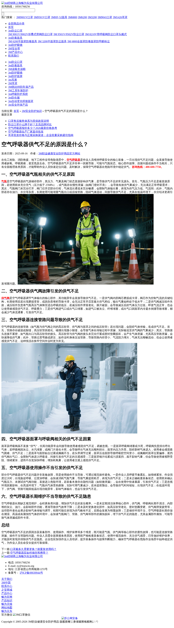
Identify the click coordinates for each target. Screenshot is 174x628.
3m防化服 (14, 97)
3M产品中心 (15, 52)
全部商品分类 (16, 23)
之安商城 (6, 589)
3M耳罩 (12, 83)
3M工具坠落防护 (18, 90)
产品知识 (6, 600)
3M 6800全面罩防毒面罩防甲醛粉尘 (88, 41)
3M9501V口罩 (42, 17)
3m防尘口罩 (15, 30)
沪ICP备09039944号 (31, 572)
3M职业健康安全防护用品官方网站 (59, 153)
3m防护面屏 (15, 76)
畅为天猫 (6, 604)
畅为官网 (6, 596)
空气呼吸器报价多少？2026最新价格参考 (32, 128)
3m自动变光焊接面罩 (20, 101)
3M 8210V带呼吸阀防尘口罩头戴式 (106, 34)
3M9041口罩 (105, 17)
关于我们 (6, 579)
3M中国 (6, 582)
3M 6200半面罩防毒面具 (22, 41)
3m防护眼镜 (15, 44)
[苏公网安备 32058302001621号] (87, 618)
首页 (11, 27)
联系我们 (13, 55)
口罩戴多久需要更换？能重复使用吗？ (33, 549)
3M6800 (72, 17)
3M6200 (82, 17)
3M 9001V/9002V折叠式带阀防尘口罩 (30, 34)
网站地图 (6, 607)
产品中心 (6, 593)
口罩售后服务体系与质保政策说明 (28, 120)
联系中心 (6, 586)
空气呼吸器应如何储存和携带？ (29, 552)
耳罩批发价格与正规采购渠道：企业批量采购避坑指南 (40, 135)
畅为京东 (6, 611)
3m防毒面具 (15, 37)
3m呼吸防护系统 (18, 94)
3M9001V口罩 (24, 17)
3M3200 (92, 17)
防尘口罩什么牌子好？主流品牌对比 (30, 124)
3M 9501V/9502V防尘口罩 (68, 34)
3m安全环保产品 (18, 104)
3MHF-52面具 (59, 17)
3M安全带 (14, 48)
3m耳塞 (12, 79)
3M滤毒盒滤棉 (16, 69)
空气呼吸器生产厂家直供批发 (26, 131)
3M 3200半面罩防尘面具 (52, 41)
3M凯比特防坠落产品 (21, 86)
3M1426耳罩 (120, 17)
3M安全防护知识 (32, 111)
